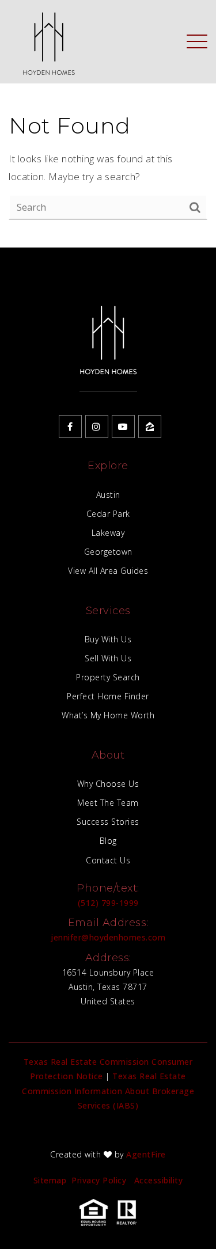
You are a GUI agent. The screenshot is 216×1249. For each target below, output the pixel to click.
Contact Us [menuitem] (108, 860)
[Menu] (197, 41)
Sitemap (50, 1180)
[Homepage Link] (48, 40)
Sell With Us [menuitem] (108, 658)
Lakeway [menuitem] (108, 532)
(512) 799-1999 (108, 902)
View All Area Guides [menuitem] (108, 570)
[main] (108, 123)
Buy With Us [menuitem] (108, 639)
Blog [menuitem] (108, 840)
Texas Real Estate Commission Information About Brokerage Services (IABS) (108, 1090)
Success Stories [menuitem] (108, 821)
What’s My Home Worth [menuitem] (108, 715)
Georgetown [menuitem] (108, 551)
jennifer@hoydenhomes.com (108, 937)
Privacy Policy (98, 1180)
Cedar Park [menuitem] (108, 513)
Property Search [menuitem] (108, 677)
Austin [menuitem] (108, 494)
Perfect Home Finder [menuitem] (108, 696)
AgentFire (146, 1154)
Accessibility (158, 1180)
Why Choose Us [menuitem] (108, 783)
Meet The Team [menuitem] (108, 802)
